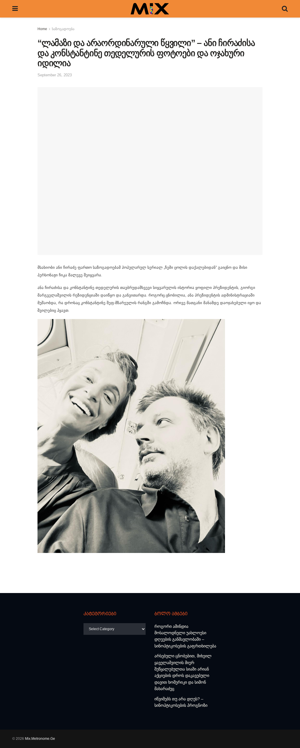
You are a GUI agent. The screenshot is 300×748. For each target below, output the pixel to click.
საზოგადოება (63, 29)
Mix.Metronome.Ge (40, 739)
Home (42, 29)
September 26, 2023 (55, 75)
